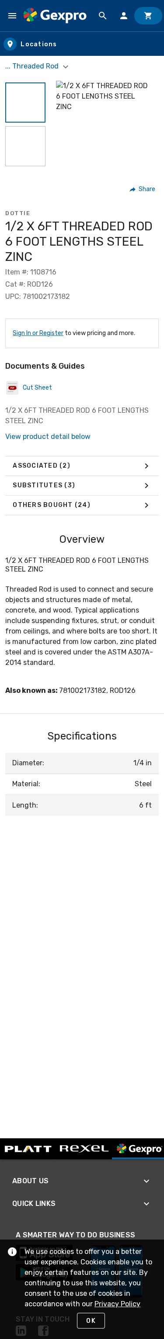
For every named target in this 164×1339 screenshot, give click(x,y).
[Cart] (148, 15)
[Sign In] (123, 15)
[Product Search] (102, 15)
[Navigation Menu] (12, 15)
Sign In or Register (38, 333)
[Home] (55, 15)
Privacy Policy (117, 1304)
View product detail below (48, 436)
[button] (25, 102)
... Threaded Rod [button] (32, 66)
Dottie (17, 213)
